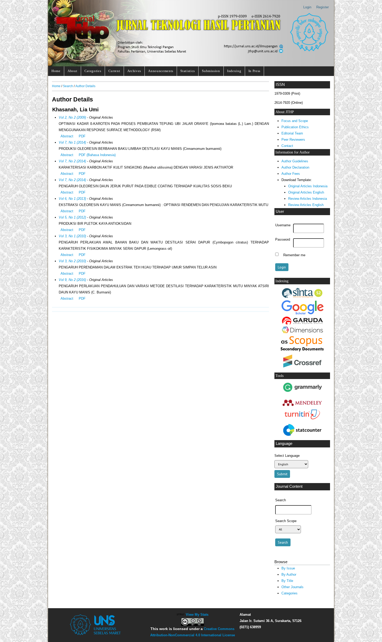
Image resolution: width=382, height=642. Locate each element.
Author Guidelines (294, 161)
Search (68, 86)
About (72, 71)
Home (56, 71)
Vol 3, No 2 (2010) (72, 261)
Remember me (294, 255)
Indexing (234, 71)
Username (283, 225)
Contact (287, 146)
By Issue (288, 568)
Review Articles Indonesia (307, 199)
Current (114, 71)
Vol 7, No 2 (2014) (72, 161)
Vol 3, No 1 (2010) (72, 236)
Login (307, 7)
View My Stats (197, 615)
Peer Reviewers (293, 140)
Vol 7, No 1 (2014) (72, 142)
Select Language (287, 456)
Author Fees (290, 174)
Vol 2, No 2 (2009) (72, 117)
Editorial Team (292, 133)
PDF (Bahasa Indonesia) (97, 155)
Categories (92, 71)
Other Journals (292, 587)
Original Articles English (306, 192)
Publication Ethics (295, 127)
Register (322, 7)
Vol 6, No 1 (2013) (72, 199)
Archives (134, 71)
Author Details (85, 86)
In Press (254, 71)
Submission (211, 71)
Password (282, 239)
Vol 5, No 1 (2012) (72, 217)
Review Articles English (306, 205)
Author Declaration (295, 167)
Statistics (187, 71)
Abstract (67, 136)
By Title (287, 581)
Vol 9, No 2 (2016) (72, 280)
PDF (82, 136)
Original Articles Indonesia (307, 186)
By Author (288, 574)
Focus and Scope (294, 121)
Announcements (160, 71)
